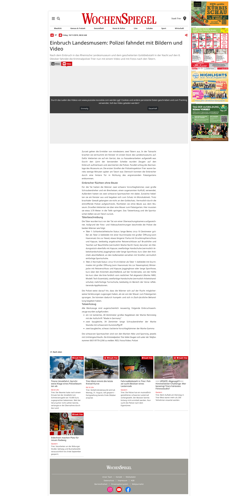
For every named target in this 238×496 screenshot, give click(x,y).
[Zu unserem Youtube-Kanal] (119, 489)
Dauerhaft (153, 108)
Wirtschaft (179, 28)
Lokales (149, 28)
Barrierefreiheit (100, 484)
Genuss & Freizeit (77, 28)
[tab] (55, 64)
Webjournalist (138, 484)
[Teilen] (186, 35)
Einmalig (84, 108)
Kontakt (119, 477)
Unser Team (107, 477)
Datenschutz (109, 480)
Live (135, 28)
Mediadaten (131, 477)
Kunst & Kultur (119, 28)
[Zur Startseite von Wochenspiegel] (119, 18)
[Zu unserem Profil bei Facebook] (128, 489)
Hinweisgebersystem (119, 484)
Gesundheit (99, 28)
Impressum (122, 480)
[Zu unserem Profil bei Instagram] (110, 489)
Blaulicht (58, 28)
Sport (163, 28)
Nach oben (57, 352)
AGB (132, 480)
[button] (53, 18)
